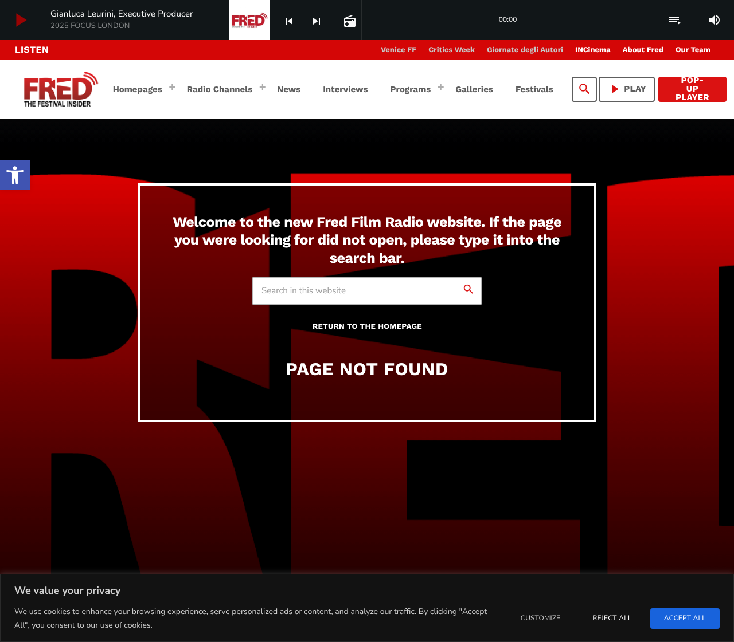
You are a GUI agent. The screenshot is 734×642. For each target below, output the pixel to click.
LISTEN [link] (32, 49)
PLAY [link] (626, 89)
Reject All (611, 618)
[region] (367, 608)
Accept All (685, 618)
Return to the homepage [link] (367, 326)
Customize (540, 618)
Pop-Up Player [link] (692, 89)
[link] (15, 175)
